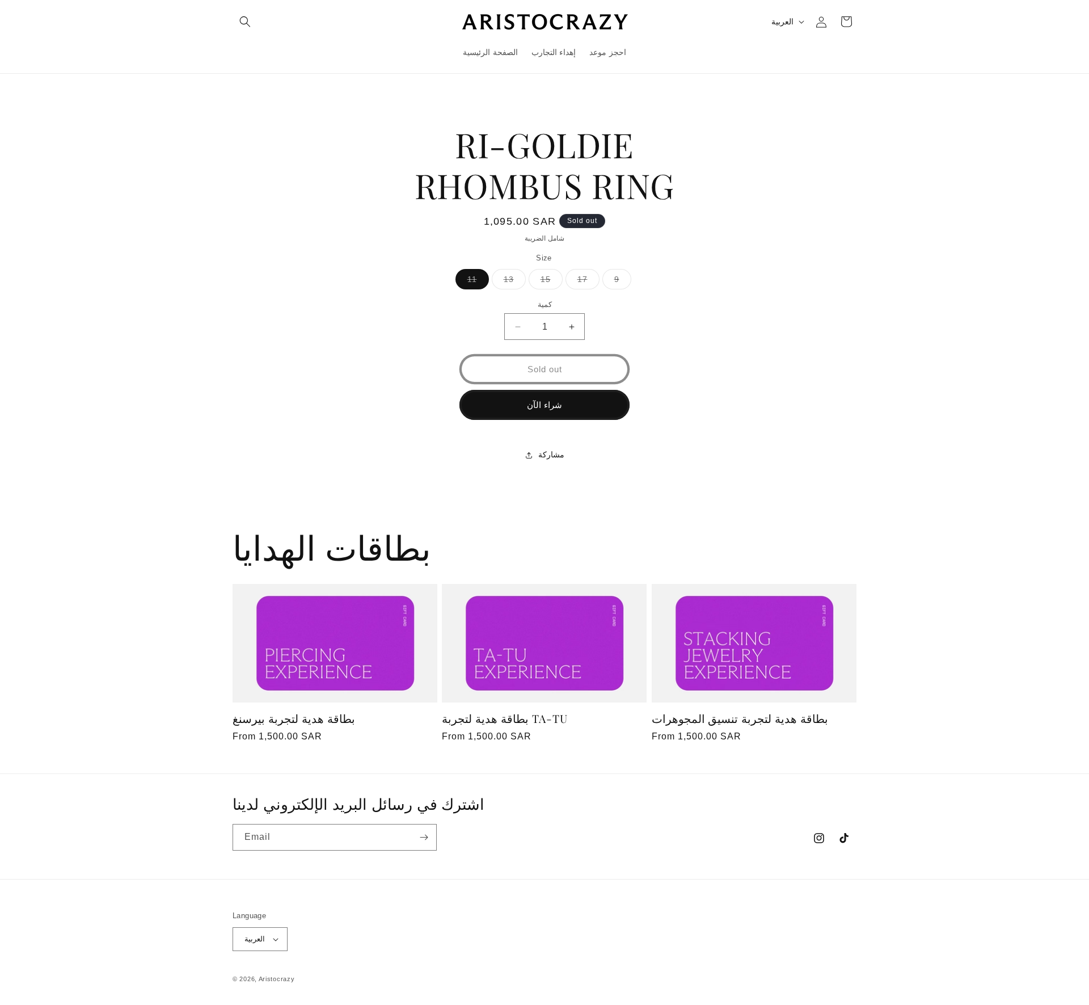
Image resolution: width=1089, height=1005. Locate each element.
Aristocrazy (277, 978)
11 (478, 281)
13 (515, 281)
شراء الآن (544, 405)
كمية (545, 304)
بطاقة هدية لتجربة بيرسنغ (294, 718)
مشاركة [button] (551, 454)
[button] (245, 21)
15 (552, 281)
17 (588, 281)
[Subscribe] (423, 837)
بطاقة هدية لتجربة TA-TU (504, 718)
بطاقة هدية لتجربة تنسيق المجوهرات (740, 718)
